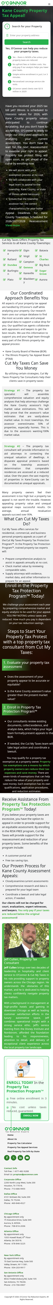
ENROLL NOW (30, 1115)
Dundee (12, 265)
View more (12, 225)
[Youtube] (27, 1157)
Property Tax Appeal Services (22, 1147)
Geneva (28, 267)
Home (10, 1135)
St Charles (44, 258)
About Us (12, 1139)
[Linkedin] (20, 1157)
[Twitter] (13, 1157)
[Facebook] (7, 1157)
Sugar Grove (43, 272)
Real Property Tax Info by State (23, 1151)
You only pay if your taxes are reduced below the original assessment (25, 914)
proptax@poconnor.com (25, 1174)
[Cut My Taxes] (13, 4)
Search (26, 42)
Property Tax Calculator (19, 1143)
